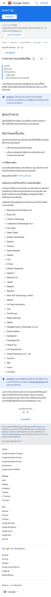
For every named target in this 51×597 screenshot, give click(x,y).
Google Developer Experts (12, 462)
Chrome (5, 515)
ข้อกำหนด (5, 585)
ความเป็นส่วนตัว (16, 585)
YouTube (5, 500)
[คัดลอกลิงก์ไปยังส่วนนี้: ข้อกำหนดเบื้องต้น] (26, 133)
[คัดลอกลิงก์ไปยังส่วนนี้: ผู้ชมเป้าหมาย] (20, 114)
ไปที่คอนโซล (9, 17)
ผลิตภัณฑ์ (13, 42)
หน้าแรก (4, 42)
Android (5, 511)
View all (5, 539)
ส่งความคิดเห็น (10, 53)
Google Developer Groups (12, 458)
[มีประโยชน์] (18, 47)
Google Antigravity (9, 527)
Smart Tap (8, 10)
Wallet (26, 3)
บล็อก (4, 480)
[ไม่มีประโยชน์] (22, 47)
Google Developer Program (12, 454)
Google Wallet (25, 42)
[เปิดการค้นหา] (36, 2)
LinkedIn (5, 492)
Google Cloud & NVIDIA (10, 469)
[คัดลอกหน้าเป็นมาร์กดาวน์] (41, 59)
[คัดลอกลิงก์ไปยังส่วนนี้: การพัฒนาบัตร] (18, 162)
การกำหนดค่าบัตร (24, 176)
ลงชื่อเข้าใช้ (44, 3)
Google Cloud (7, 531)
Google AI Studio (8, 523)
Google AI (5, 571)
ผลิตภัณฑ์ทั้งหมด (8, 575)
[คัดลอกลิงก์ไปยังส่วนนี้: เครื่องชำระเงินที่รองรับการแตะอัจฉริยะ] (43, 183)
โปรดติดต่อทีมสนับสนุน (37, 382)
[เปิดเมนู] (3, 3)
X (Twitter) (6, 496)
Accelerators (7, 465)
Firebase (5, 519)
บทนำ (45, 42)
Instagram (6, 488)
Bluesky (5, 484)
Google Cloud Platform (11, 567)
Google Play (6, 535)
